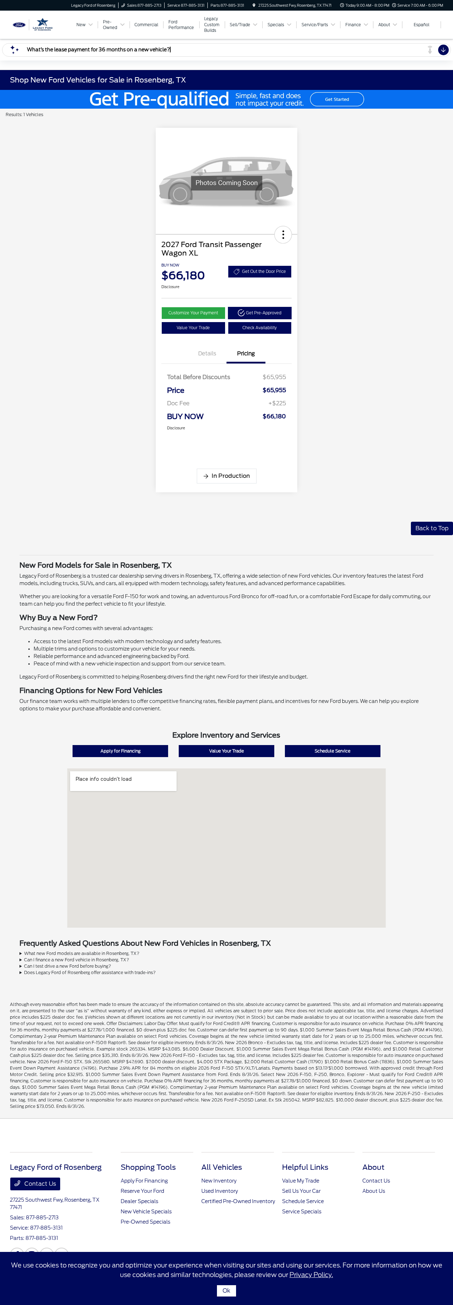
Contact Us (39, 1183)
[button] (283, 235)
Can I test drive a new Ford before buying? (67, 966)
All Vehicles (221, 1167)
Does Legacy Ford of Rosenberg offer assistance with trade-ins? (90, 972)
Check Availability (259, 327)
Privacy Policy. (311, 1274)
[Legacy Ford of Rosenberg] (42, 24)
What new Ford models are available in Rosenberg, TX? (81, 953)
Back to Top (431, 528)
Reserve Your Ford (142, 1191)
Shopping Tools (148, 1167)
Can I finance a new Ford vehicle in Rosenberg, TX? (76, 959)
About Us (373, 1191)
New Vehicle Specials (146, 1211)
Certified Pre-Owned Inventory (238, 1201)
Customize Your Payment (193, 312)
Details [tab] (207, 353)
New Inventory (218, 1181)
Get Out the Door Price (264, 271)
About (373, 1167)
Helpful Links (305, 1167)
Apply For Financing (144, 1181)
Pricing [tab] (246, 353)
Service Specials (301, 1211)
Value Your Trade (193, 327)
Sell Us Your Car (301, 1191)
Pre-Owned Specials (145, 1222)
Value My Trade (300, 1181)
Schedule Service (332, 751)
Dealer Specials (139, 1201)
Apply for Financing (121, 751)
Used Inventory (219, 1191)
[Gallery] (226, 99)
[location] (254, 5)
